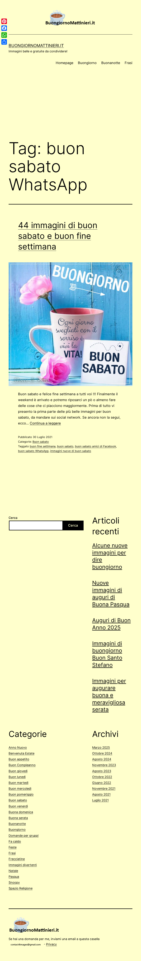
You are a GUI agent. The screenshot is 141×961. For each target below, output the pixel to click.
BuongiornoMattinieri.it (36, 45)
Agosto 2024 (101, 759)
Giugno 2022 (101, 782)
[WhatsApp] (4, 35)
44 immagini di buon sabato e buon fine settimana (57, 236)
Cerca (13, 518)
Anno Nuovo (18, 747)
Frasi (128, 63)
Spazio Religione (20, 888)
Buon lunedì (17, 777)
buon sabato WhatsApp (33, 451)
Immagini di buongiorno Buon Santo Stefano (107, 654)
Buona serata (18, 818)
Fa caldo (15, 841)
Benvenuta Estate (21, 753)
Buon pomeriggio (21, 794)
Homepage (64, 63)
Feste (13, 847)
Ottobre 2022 (102, 777)
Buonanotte (110, 63)
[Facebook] (4, 28)
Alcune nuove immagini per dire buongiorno (110, 556)
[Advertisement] (70, 108)
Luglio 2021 (100, 800)
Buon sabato (40, 441)
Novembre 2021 (103, 788)
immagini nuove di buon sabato (70, 451)
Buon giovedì (18, 771)
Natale (13, 871)
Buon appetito (19, 759)
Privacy (51, 944)
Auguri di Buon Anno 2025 (111, 624)
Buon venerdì (18, 806)
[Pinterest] (4, 21)
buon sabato (65, 446)
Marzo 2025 (101, 747)
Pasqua (14, 876)
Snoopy (14, 882)
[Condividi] (4, 41)
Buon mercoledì (20, 788)
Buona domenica (21, 812)
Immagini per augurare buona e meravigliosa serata (109, 695)
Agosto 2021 (101, 794)
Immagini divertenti (23, 865)
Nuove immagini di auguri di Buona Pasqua (110, 593)
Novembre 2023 (104, 765)
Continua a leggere (45, 423)
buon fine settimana (43, 446)
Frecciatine (17, 859)
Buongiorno (87, 63)
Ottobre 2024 (102, 753)
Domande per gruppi (24, 835)
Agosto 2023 (101, 771)
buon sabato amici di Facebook (95, 446)
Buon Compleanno (22, 765)
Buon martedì (18, 782)
